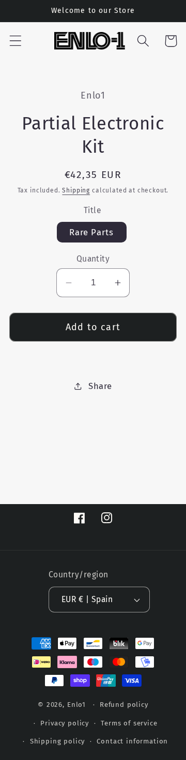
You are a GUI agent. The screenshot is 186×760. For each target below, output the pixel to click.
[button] (15, 41)
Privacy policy (64, 723)
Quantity (93, 259)
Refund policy (124, 704)
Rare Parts (91, 232)
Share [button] (100, 386)
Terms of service (129, 723)
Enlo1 (76, 704)
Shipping (76, 190)
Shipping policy (57, 741)
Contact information (132, 741)
